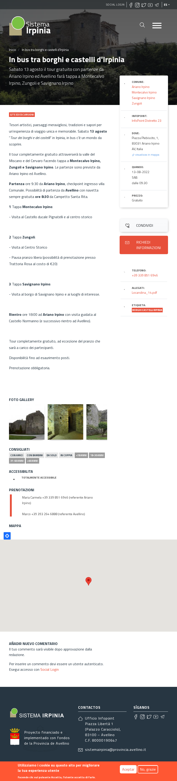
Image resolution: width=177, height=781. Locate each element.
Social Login (115, 4)
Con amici (16, 455)
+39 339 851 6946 (145, 275)
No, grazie (148, 769)
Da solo (52, 455)
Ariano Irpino (141, 86)
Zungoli (137, 103)
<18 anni (81, 455)
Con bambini (35, 455)
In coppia (66, 455)
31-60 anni (17, 461)
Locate (7, 536)
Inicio (12, 49)
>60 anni (32, 461)
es (166, 4)
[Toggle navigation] (157, 26)
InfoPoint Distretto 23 (146, 120)
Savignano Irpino (143, 97)
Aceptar (128, 769)
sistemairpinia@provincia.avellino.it (115, 749)
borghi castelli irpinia (147, 310)
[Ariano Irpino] (26, 422)
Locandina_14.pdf (144, 292)
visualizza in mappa (147, 154)
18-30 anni (96, 455)
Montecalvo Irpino (144, 92)
